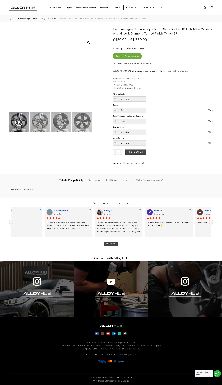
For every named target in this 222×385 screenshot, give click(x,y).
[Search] (205, 8)
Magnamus (177, 210)
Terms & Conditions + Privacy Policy (118, 354)
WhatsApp (137, 71)
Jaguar (28, 19)
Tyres (69, 7)
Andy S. (25, 210)
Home (22, 19)
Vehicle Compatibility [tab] (71, 180)
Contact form (158, 71)
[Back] (12, 18)
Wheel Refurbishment (86, 7)
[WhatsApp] (119, 333)
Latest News (92, 354)
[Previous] (11, 222)
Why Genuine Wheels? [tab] (149, 180)
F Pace (35, 19)
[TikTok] (125, 333)
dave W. (126, 210)
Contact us (131, 7)
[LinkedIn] (114, 333)
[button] (89, 70)
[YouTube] (108, 333)
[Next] (211, 222)
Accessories (105, 7)
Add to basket (135, 152)
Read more (111, 244)
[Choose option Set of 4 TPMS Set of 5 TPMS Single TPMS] (159, 121)
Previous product (203, 18)
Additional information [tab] (119, 180)
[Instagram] (102, 333)
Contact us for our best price (127, 56)
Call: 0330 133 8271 (152, 7)
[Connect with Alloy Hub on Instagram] (37, 289)
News (117, 7)
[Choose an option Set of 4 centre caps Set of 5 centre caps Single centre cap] (159, 132)
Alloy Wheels (56, 7)
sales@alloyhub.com (125, 342)
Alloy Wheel (118, 94)
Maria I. (75, 210)
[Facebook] (97, 333)
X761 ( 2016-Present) (48, 19)
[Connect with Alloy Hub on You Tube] (111, 289)
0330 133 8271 (100, 342)
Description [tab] (94, 180)
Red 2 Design (123, 381)
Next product (210, 18)
